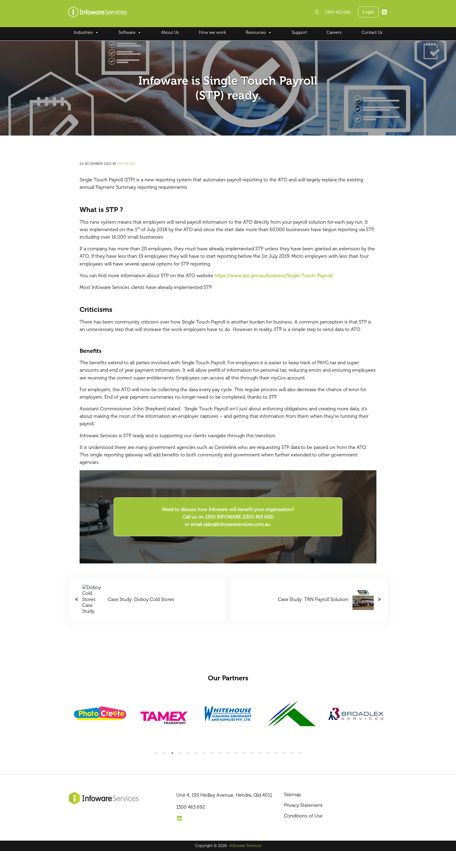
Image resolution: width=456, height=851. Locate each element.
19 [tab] (300, 753)
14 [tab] (260, 753)
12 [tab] (244, 753)
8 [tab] (212, 753)
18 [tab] (292, 753)
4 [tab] (180, 753)
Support (299, 32)
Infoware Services (245, 845)
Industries (83, 32)
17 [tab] (284, 753)
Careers (334, 32)
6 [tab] (196, 753)
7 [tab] (204, 753)
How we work (212, 32)
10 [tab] (228, 753)
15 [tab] (268, 753)
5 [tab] (188, 753)
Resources (256, 32)
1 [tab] (156, 753)
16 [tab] (276, 753)
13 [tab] (252, 753)
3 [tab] (172, 753)
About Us (170, 32)
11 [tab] (236, 753)
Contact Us (372, 32)
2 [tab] (164, 753)
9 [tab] (220, 753)
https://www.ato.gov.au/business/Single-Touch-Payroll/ (274, 276)
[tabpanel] (100, 718)
